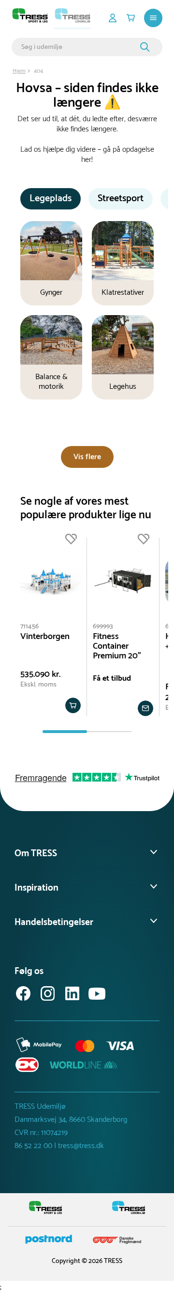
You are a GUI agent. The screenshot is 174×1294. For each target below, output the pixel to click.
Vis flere (87, 456)
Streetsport (121, 199)
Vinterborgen (45, 636)
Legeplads (50, 199)
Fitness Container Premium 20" (117, 646)
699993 (103, 627)
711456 (29, 627)
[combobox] (79, 47)
